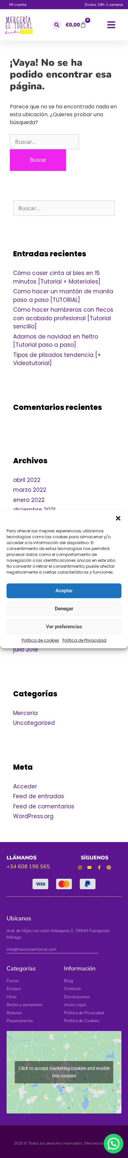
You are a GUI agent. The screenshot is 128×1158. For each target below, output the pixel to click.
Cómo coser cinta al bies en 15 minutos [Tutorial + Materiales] (56, 277)
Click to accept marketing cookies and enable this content (64, 1072)
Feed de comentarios (43, 806)
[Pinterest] (109, 868)
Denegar (64, 609)
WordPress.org (33, 816)
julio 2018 (25, 649)
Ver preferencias (64, 627)
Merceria (25, 713)
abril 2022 (26, 480)
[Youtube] (89, 868)
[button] (118, 518)
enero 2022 (29, 500)
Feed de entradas (38, 796)
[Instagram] (80, 868)
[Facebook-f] (99, 868)
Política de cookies (40, 640)
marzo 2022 (29, 490)
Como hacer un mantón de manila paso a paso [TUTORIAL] (63, 295)
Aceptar (64, 591)
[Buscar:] (44, 142)
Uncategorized (34, 723)
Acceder (25, 786)
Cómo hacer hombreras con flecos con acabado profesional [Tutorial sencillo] (63, 318)
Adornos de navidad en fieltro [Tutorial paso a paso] (55, 341)
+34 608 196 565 (28, 866)
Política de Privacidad (84, 640)
